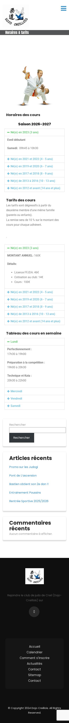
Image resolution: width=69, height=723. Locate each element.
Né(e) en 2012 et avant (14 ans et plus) (35, 188)
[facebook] (34, 611)
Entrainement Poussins (25, 493)
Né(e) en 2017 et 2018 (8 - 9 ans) (32, 173)
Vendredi (16, 398)
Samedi (15, 406)
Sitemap (34, 675)
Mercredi (16, 391)
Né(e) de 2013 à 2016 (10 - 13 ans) (33, 181)
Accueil (34, 646)
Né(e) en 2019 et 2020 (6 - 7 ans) (32, 166)
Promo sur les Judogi (23, 467)
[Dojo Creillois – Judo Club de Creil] (16, 15)
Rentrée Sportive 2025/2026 (28, 501)
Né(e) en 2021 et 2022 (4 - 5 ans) (32, 159)
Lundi (14, 341)
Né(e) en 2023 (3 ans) (25, 132)
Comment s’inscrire (35, 658)
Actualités (34, 664)
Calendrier (34, 652)
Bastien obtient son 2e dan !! (29, 484)
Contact (34, 669)
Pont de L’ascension (23, 475)
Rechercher (17, 425)
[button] (34, 132)
